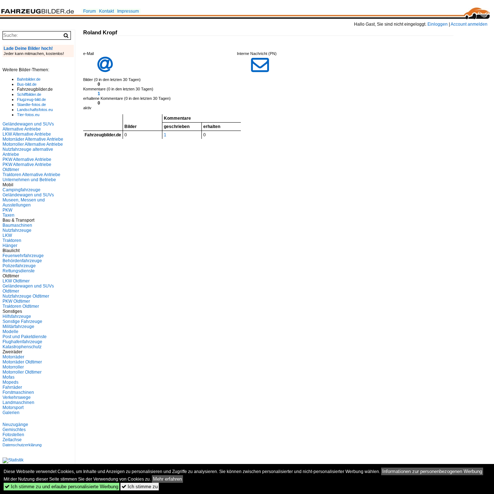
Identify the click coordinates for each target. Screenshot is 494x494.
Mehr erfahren (167, 479)
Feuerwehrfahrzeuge (23, 255)
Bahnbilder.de (29, 79)
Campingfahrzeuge (22, 189)
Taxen (8, 215)
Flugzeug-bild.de (31, 99)
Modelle (10, 331)
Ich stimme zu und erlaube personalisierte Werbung (61, 486)
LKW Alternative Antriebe (27, 134)
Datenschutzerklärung (22, 445)
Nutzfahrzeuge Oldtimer (26, 296)
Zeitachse (12, 439)
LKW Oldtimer (16, 281)
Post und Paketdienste (25, 336)
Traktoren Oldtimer (21, 306)
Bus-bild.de (27, 84)
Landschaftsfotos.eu (35, 109)
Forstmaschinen (18, 392)
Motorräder (13, 356)
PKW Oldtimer (16, 301)
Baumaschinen (17, 225)
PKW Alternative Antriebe (27, 159)
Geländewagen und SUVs (28, 194)
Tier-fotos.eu (28, 114)
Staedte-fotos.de (31, 104)
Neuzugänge (15, 424)
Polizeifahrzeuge (19, 265)
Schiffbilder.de (29, 94)
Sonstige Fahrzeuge (22, 321)
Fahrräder (12, 387)
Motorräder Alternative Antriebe (33, 139)
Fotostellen (13, 434)
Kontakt (106, 11)
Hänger (10, 245)
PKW (7, 210)
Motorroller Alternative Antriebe (33, 144)
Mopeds (10, 382)
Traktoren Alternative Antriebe (31, 174)
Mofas (8, 377)
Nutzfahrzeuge (17, 230)
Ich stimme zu (140, 486)
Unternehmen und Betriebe (29, 179)
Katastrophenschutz (22, 346)
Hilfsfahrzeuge (17, 316)
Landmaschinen (18, 402)
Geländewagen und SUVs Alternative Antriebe (28, 127)
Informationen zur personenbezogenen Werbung (432, 471)
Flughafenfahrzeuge (22, 341)
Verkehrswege (17, 397)
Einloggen (437, 24)
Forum (89, 11)
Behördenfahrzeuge (22, 260)
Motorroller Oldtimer (22, 372)
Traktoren (12, 240)
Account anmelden (469, 24)
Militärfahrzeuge (18, 326)
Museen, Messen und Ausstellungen (24, 202)
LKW (7, 235)
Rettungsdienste (19, 270)
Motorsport (13, 407)
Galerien (11, 412)
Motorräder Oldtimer (22, 362)
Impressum (128, 11)
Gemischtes (14, 429)
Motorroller (13, 367)
